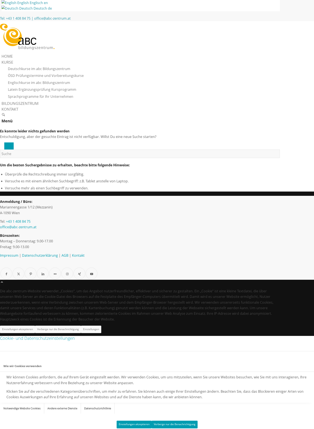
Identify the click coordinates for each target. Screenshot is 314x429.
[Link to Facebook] (6, 273)
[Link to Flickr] (55, 273)
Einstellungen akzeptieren (17, 329)
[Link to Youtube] (91, 273)
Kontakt (78, 255)
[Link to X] (18, 273)
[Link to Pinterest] (31, 273)
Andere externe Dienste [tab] (62, 408)
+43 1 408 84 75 (18, 18)
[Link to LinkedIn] (43, 273)
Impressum (9, 255)
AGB (65, 255)
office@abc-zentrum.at (52, 18)
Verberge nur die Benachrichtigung (58, 329)
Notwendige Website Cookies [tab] (22, 408)
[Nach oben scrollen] (2, 282)
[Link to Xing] (79, 273)
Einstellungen (91, 329)
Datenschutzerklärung (40, 255)
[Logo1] (32, 50)
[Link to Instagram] (67, 273)
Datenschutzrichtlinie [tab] (97, 408)
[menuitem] (140, 56)
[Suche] (3, 115)
